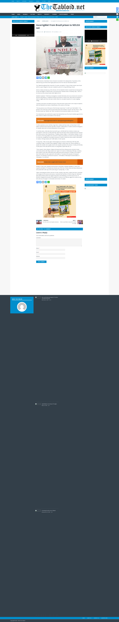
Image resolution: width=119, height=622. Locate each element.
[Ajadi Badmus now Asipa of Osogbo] (38, 506)
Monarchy (31, 1)
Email (37, 252)
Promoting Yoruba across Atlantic (49, 510)
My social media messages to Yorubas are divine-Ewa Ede (50, 298)
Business (25, 14)
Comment (38, 237)
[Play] (13, 35)
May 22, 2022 (40, 31)
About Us (89, 618)
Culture (43, 1)
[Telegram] (117, 16)
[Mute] (30, 35)
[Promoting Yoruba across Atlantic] (38, 613)
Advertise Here (104, 618)
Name (37, 248)
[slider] (22, 35)
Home (13, 1)
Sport (72, 14)
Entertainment (63, 14)
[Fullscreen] (32, 35)
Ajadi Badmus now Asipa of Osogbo (49, 404)
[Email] (117, 14)
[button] (23, 30)
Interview (24, 1)
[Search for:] (100, 17)
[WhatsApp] (117, 19)
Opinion (37, 1)
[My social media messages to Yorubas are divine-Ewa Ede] (38, 399)
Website (38, 256)
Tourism (54, 14)
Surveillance (56, 31)
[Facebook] (117, 8)
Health (18, 1)
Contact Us (96, 618)
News (49, 1)
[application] (23, 30)
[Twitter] (117, 11)
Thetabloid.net (48, 31)
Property (46, 14)
